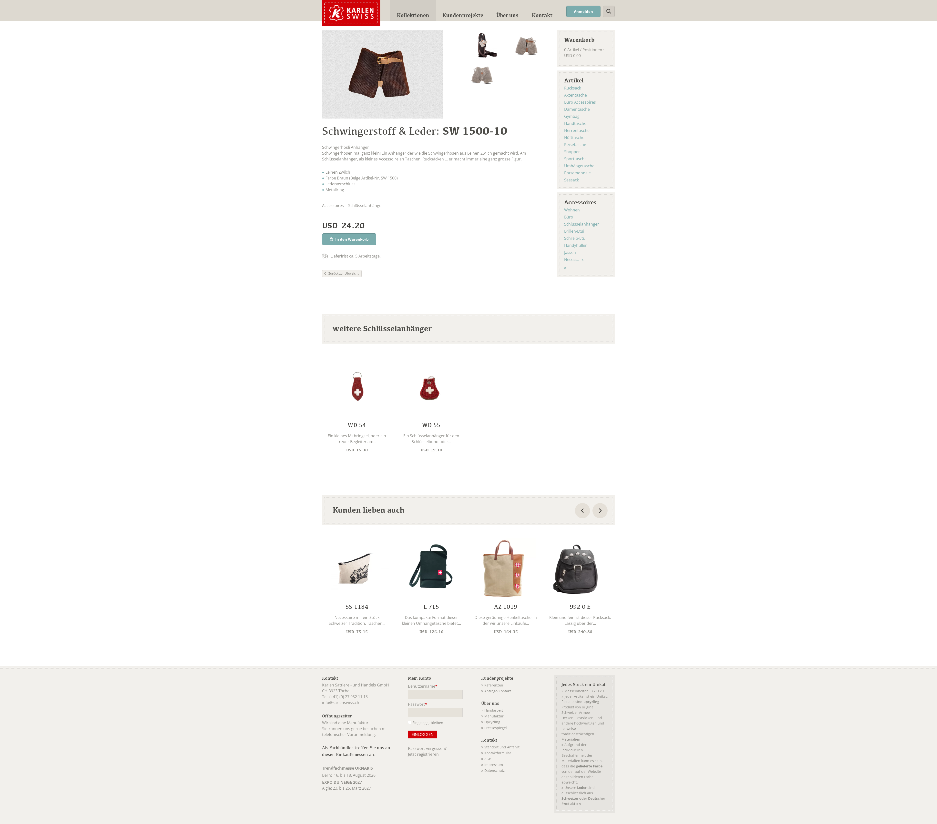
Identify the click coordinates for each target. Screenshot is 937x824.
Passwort (417, 705)
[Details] (357, 406)
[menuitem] (413, 10)
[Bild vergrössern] (483, 44)
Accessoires (580, 202)
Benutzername (423, 687)
